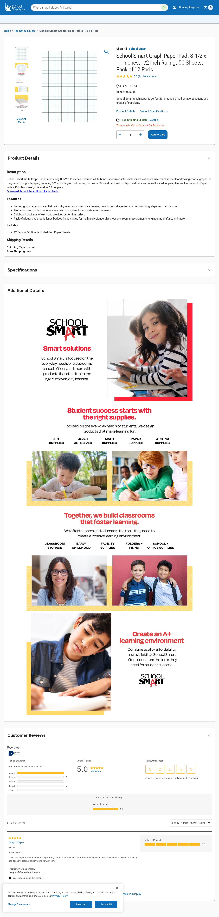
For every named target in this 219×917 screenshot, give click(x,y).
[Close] (117, 888)
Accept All (106, 904)
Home (7, 30)
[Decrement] (119, 134)
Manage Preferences (19, 904)
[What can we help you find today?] (164, 7)
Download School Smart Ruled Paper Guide (33, 191)
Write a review (150, 76)
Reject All (81, 904)
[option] (22, 55)
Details (154, 119)
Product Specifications (153, 111)
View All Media (22, 120)
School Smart (137, 48)
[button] (186, 7)
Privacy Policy (60, 896)
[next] (21, 111)
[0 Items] (205, 7)
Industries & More (25, 30)
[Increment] (140, 134)
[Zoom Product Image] (106, 52)
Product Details (125, 111)
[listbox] (22, 79)
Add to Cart (158, 134)
